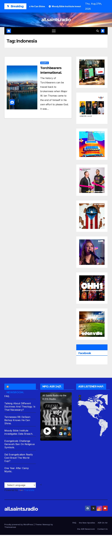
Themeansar (10, 527)
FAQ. (7, 396)
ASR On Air (103, 523)
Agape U (44, 63)
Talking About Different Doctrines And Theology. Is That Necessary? (19, 406)
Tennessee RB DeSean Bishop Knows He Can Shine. (17, 420)
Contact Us (102, 529)
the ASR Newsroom (86, 529)
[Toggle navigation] (53, 31)
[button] (97, 30)
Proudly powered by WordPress (19, 524)
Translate (29, 490)
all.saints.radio (56, 19)
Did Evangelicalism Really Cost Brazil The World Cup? (18, 457)
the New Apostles (87, 523)
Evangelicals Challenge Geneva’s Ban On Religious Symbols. (19, 444)
